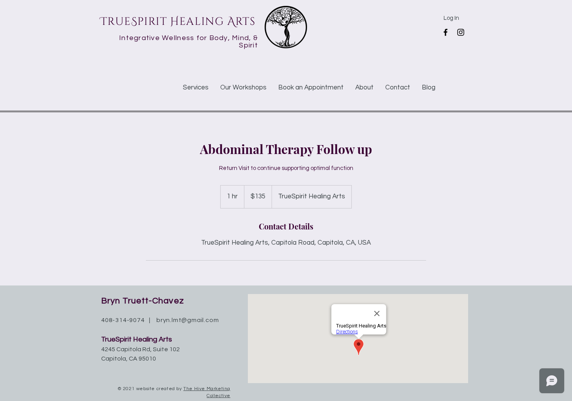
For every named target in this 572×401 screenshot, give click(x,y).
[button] (195, 87)
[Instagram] (460, 32)
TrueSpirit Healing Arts (177, 21)
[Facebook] (445, 32)
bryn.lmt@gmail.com (187, 320)
